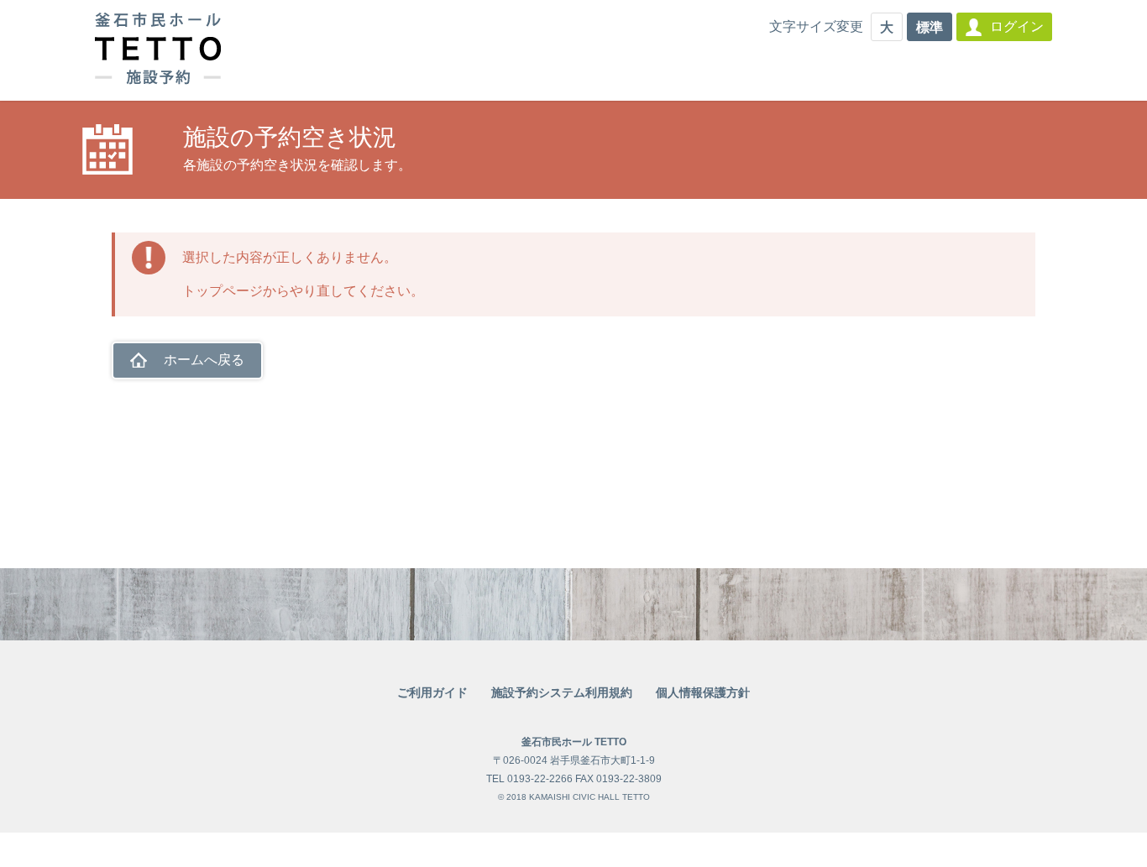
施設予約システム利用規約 (561, 692)
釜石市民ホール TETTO (573, 742)
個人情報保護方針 (703, 692)
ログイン (1017, 26)
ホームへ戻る (204, 360)
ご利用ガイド (432, 692)
